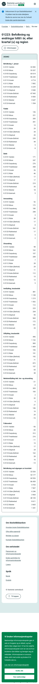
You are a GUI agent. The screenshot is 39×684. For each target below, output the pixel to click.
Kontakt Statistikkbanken (15, 540)
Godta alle (19, 671)
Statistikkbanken (17, 27)
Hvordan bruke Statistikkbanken (17, 527)
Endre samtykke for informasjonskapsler (13, 559)
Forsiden (5, 27)
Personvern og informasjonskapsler (13, 552)
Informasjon (11, 48)
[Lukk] (35, 11)
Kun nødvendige (19, 677)
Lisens (8, 565)
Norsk (8, 576)
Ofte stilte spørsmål (13, 532)
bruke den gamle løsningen (15, 20)
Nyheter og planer (12, 536)
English (8, 580)
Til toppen (15, 596)
